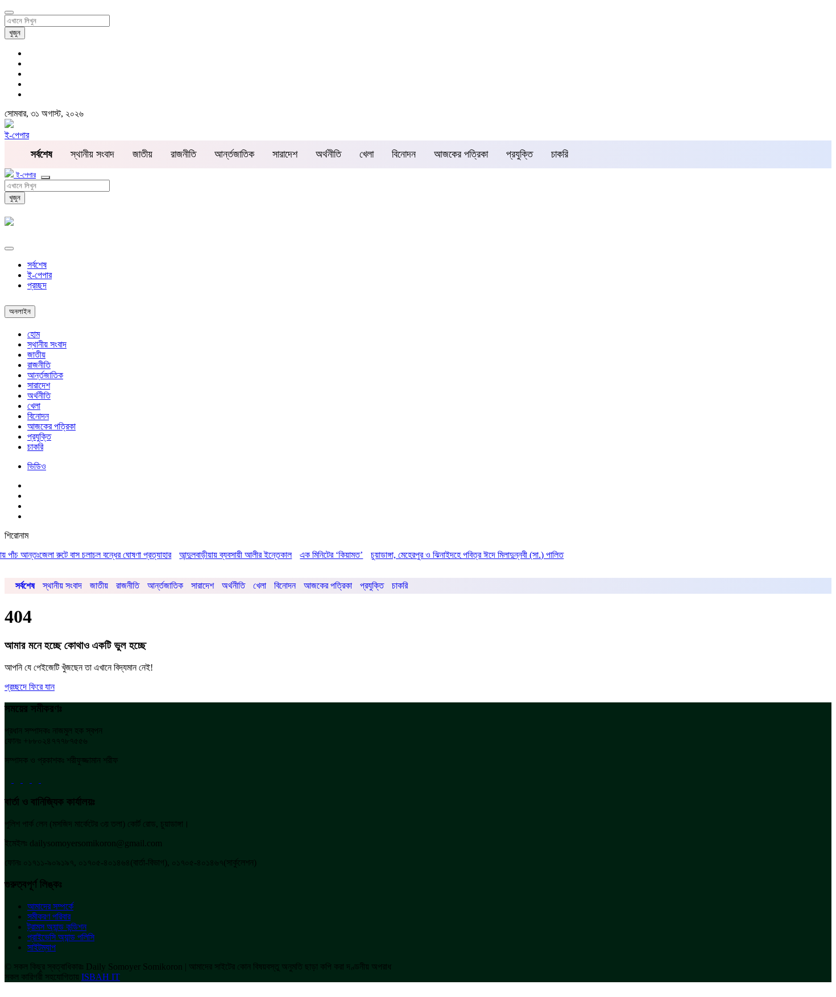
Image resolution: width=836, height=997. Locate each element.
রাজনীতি (183, 154)
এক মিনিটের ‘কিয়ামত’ (319, 555)
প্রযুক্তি (519, 154)
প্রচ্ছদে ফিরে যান (30, 687)
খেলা (366, 154)
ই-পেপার (17, 135)
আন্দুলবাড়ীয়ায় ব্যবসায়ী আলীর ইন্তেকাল (223, 555)
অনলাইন (20, 311)
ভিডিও (36, 466)
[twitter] (18, 779)
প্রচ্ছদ (37, 285)
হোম (33, 334)
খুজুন (14, 32)
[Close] (9, 248)
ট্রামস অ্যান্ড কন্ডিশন (56, 927)
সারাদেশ (284, 154)
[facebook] (9, 779)
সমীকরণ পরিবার (49, 916)
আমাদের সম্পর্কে (50, 906)
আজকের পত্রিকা (461, 154)
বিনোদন (404, 154)
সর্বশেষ (37, 265)
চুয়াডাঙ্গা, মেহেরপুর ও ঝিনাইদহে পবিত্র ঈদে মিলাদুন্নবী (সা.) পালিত (455, 555)
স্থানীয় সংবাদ (92, 154)
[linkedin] (36, 779)
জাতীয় (142, 154)
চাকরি (559, 154)
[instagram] (44, 779)
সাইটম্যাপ (41, 947)
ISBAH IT (100, 977)
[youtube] (27, 779)
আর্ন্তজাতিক (234, 154)
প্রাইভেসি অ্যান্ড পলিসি (60, 937)
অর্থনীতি (328, 154)
